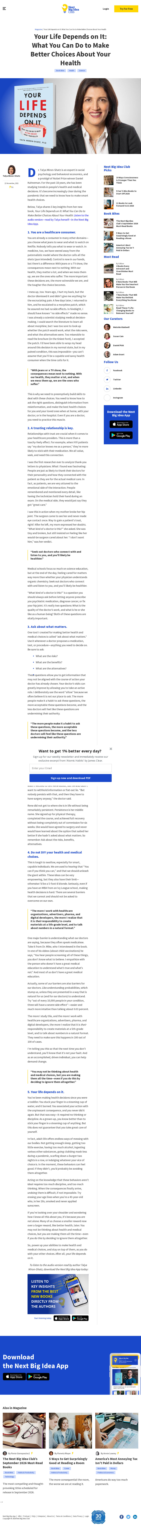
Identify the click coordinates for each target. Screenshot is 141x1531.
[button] (70, 751)
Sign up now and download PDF (70, 778)
